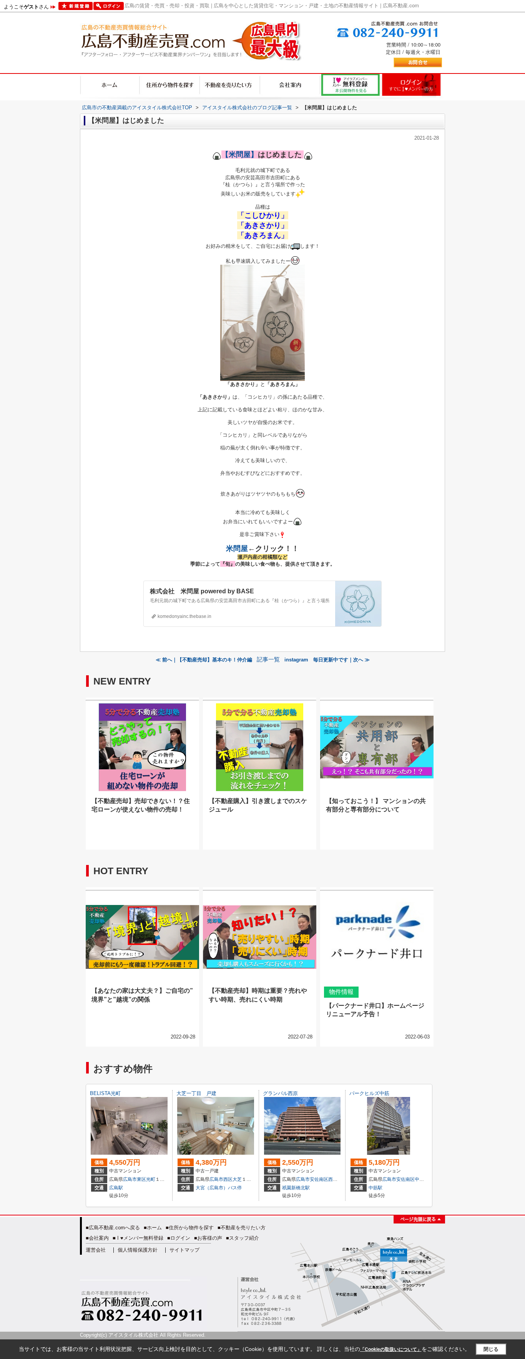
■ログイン (178, 1238)
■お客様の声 (208, 1238)
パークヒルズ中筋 (369, 1093)
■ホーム (153, 1227)
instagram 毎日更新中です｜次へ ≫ (327, 660)
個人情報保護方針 (138, 1250)
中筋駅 (375, 1187)
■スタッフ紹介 (242, 1238)
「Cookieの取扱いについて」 (391, 1349)
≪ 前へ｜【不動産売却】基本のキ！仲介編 (204, 660)
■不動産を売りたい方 (242, 1227)
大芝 (237, 1179)
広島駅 (116, 1187)
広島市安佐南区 (312, 1179)
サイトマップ (184, 1250)
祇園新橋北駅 (296, 1187)
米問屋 (237, 548)
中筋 (419, 1179)
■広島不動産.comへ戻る (113, 1227)
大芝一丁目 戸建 (196, 1093)
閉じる (490, 1349)
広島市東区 (134, 1179)
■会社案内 (97, 1238)
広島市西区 (221, 1179)
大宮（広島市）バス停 (219, 1187)
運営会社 (96, 1250)
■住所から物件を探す (190, 1227)
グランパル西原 (280, 1093)
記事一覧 (268, 659)
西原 (332, 1179)
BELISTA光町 (105, 1093)
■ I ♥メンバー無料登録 (138, 1238)
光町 (150, 1179)
